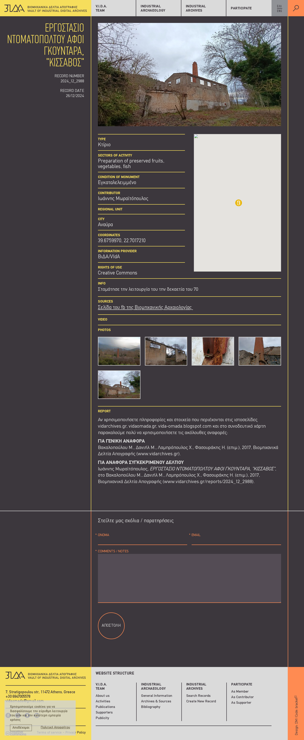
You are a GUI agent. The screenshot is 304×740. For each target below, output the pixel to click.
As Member (240, 691)
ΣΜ (296, 721)
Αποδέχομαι (20, 728)
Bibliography (150, 707)
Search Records (198, 696)
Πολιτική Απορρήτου (55, 727)
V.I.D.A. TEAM (101, 8)
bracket (296, 701)
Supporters (104, 712)
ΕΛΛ (279, 6)
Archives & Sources (156, 701)
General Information (156, 696)
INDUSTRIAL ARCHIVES (196, 8)
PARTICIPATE (241, 8)
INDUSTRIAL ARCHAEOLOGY (153, 8)
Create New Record (201, 701)
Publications (105, 707)
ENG (279, 11)
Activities (103, 701)
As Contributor (242, 697)
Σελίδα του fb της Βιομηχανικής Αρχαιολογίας (145, 307)
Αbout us (102, 696)
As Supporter (241, 703)
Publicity (102, 718)
